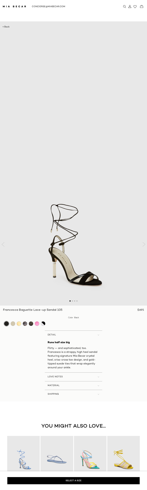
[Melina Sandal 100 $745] (90, 459)
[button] (3, 244)
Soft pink (37, 323)
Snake (25, 323)
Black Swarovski (43, 323)
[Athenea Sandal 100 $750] (23, 459)
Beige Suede (13, 323)
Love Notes (55, 377)
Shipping (53, 394)
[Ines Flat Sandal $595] (123, 459)
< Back (6, 27)
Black (6, 323)
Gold (19, 323)
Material (54, 385)
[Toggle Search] (124, 6)
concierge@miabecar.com (48, 6)
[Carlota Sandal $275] (56, 459)
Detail (52, 335)
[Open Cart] (141, 6)
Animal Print (31, 323)
